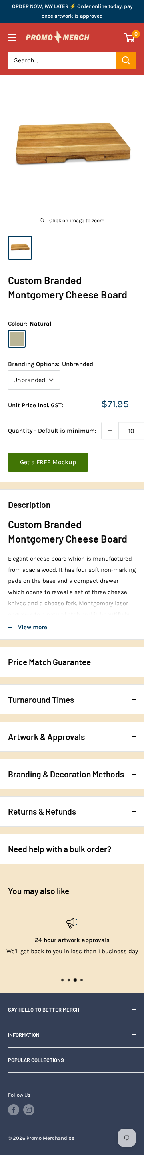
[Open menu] (12, 37)
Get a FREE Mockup (48, 462)
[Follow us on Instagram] (28, 1109)
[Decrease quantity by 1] (110, 430)
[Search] (126, 60)
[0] (129, 37)
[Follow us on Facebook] (13, 1109)
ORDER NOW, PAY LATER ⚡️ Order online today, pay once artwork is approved (72, 11)
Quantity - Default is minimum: (52, 430)
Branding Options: (50, 364)
